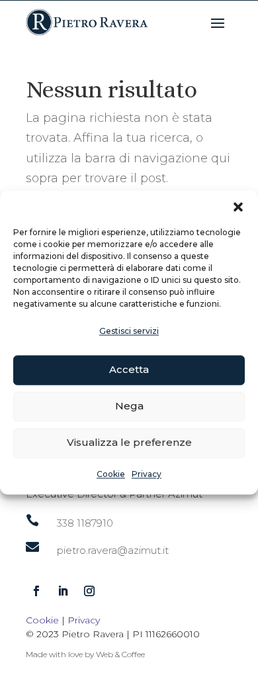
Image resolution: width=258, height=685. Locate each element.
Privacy (146, 474)
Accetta (129, 370)
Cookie (111, 474)
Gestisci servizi (129, 331)
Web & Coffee (120, 654)
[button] (238, 206)
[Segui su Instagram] (89, 591)
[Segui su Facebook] (36, 591)
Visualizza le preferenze (129, 443)
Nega (129, 406)
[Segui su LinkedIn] (62, 591)
